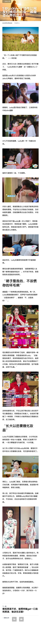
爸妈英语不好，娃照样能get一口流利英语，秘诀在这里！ (20, 610)
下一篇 (4, 606)
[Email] (21, 619)
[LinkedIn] (14, 619)
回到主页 (7, 1)
